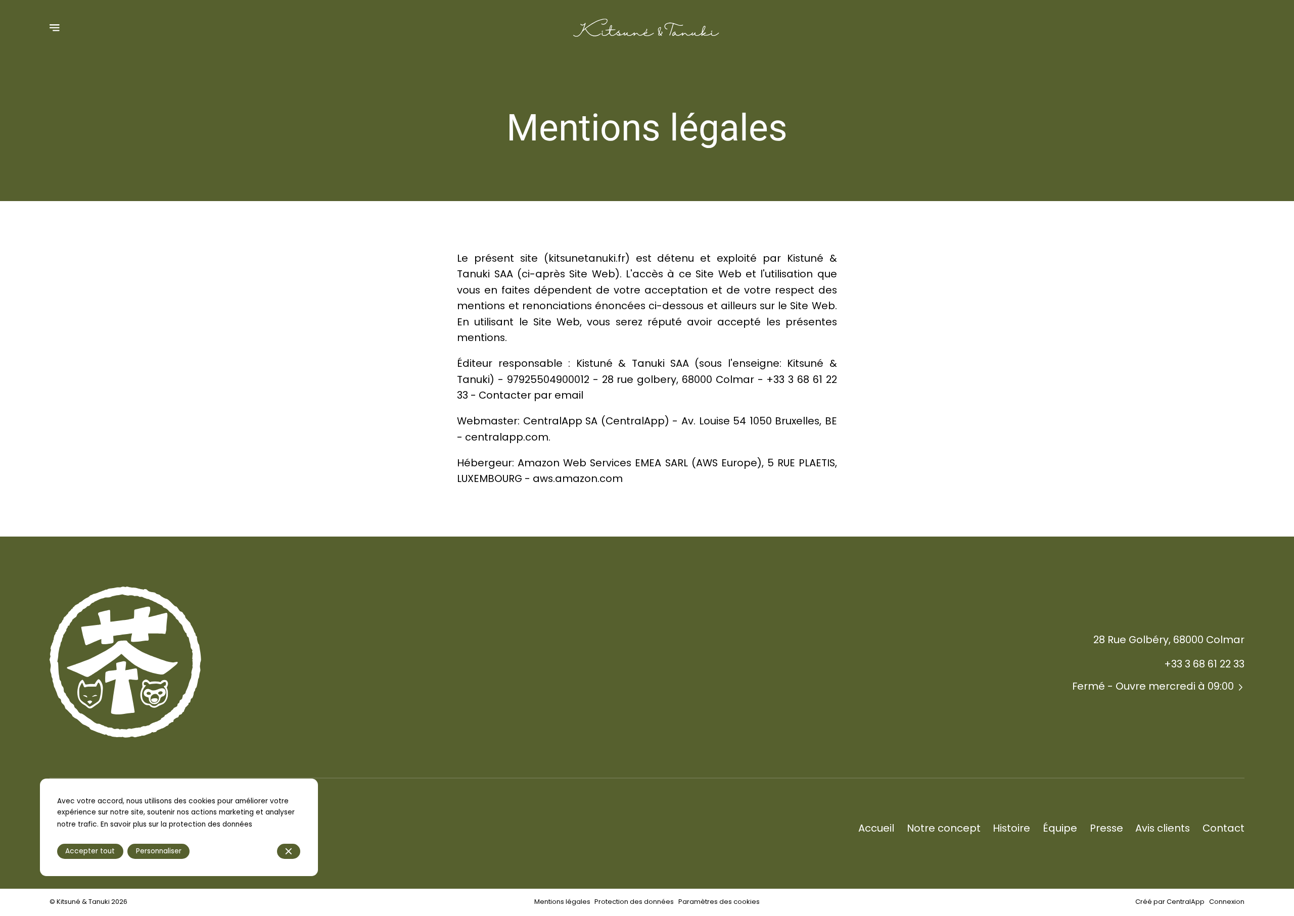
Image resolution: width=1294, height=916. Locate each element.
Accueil (876, 828)
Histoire (1011, 828)
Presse (1106, 828)
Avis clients (1162, 828)
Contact (1223, 828)
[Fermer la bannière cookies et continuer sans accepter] (289, 851)
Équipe (1060, 828)
